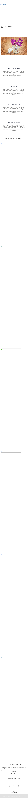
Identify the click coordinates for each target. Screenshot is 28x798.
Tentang (20, 1)
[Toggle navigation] (26, 4)
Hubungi (25, 1)
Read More (14, 76)
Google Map (14, 792)
